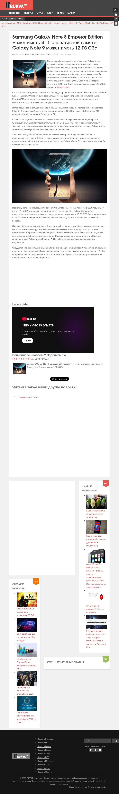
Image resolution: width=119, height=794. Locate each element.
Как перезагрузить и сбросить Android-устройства (95, 514)
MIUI (19, 23)
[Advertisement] (59, 281)
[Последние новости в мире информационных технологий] (16, 5)
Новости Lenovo (44, 746)
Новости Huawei (44, 750)
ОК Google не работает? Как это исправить (95, 609)
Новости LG (42, 743)
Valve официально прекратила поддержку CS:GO (25, 612)
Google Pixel (98, 23)
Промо (84, 787)
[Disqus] (59, 437)
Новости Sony (43, 754)
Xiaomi (57, 23)
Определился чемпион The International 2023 (25, 690)
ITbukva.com (63, 87)
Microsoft (73, 23)
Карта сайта (102, 787)
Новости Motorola (45, 761)
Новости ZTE (43, 765)
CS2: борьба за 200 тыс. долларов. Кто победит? (26, 637)
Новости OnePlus (45, 772)
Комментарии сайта (28, 397)
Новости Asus (43, 768)
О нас (71, 787)
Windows (27, 23)
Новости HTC (43, 757)
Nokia (41, 23)
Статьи (78, 787)
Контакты (92, 787)
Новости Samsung (45, 739)
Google (48, 23)
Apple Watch (84, 23)
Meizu (64, 23)
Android (11, 23)
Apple (4, 23)
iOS (35, 23)
